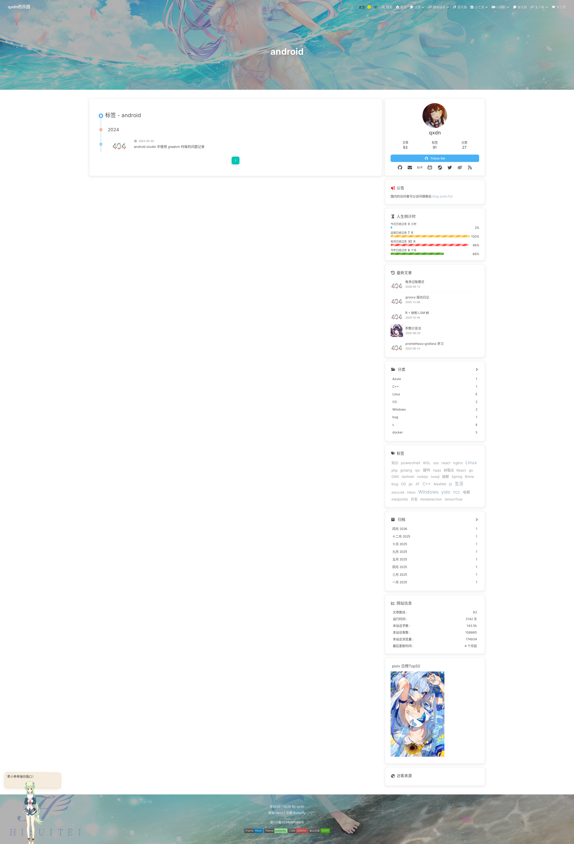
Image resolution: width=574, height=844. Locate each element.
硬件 (426, 470)
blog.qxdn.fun (442, 196)
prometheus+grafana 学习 (424, 343)
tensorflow (454, 499)
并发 (414, 499)
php (394, 470)
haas (437, 470)
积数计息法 (413, 328)
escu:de (397, 492)
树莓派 (449, 470)
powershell (410, 463)
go (471, 470)
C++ (426, 483)
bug (394, 484)
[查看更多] (476, 370)
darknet (408, 476)
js (450, 484)
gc (411, 484)
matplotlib (399, 499)
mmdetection (431, 499)
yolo (445, 492)
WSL (426, 463)
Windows (428, 492)
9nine (469, 476)
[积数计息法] (397, 330)
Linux (471, 462)
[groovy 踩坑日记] (397, 299)
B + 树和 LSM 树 (417, 313)
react (445, 463)
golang (406, 470)
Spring (457, 476)
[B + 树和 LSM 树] (397, 315)
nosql (435, 476)
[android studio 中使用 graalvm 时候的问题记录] (119, 144)
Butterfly (299, 813)
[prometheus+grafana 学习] (397, 346)
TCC (456, 492)
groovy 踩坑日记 (417, 297)
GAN (395, 476)
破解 (445, 476)
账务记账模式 (414, 282)
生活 (459, 483)
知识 (394, 463)
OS (403, 484)
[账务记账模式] (397, 284)
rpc (417, 470)
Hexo (411, 492)
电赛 (466, 492)
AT (417, 484)
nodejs (422, 476)
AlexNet (439, 484)
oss (436, 463)
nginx (458, 463)
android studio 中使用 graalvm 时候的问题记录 (169, 147)
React (461, 470)
